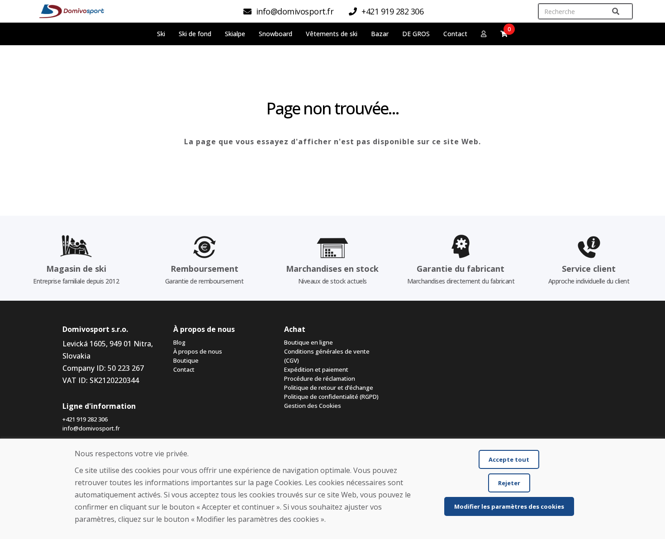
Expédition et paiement (316, 369)
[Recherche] (615, 11)
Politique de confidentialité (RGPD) (331, 396)
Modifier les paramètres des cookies (509, 506)
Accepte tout (509, 459)
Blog (179, 342)
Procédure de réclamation (319, 378)
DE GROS (416, 33)
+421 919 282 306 (85, 419)
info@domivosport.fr (91, 428)
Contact (455, 33)
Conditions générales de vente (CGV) (327, 355)
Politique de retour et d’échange (328, 387)
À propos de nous (197, 351)
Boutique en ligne (308, 342)
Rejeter (509, 483)
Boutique (186, 360)
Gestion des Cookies (312, 406)
